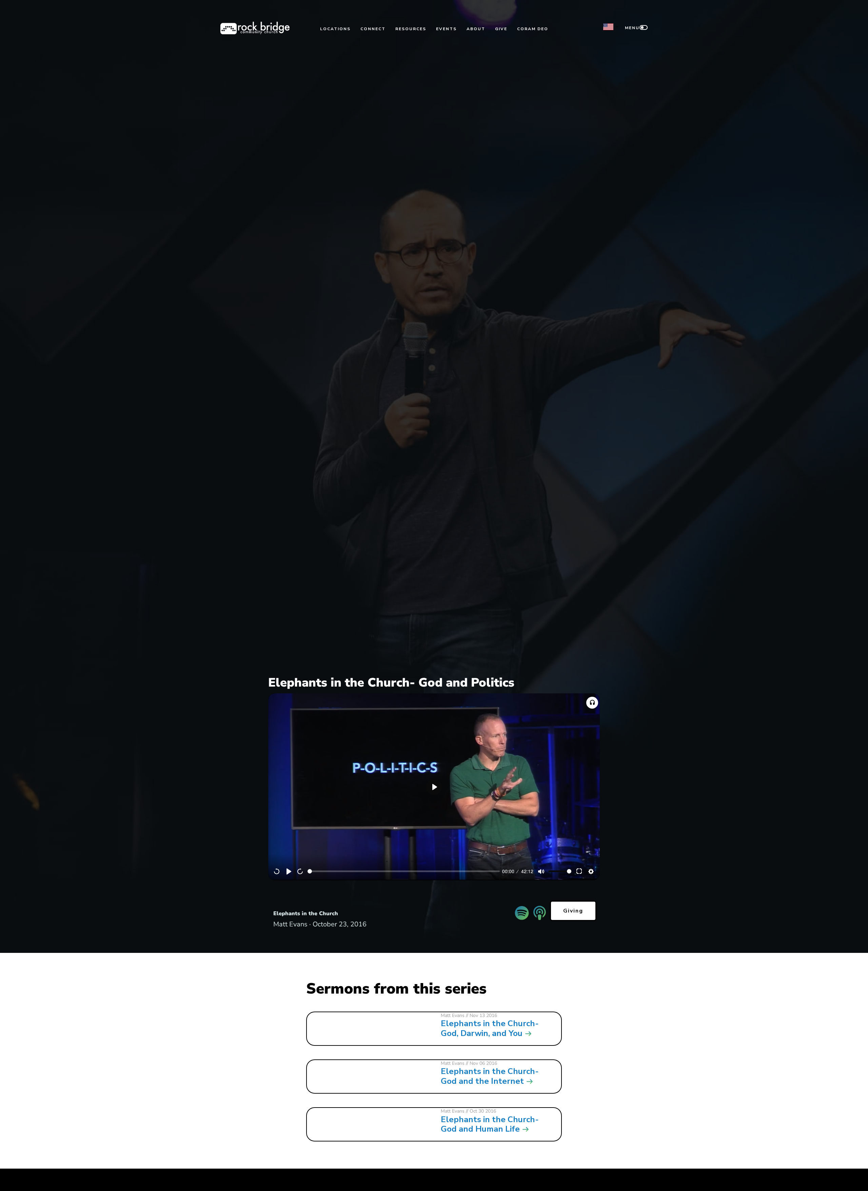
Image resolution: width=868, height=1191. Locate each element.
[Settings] (591, 871)
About (476, 29)
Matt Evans (453, 1015)
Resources (410, 29)
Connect (373, 29)
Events (446, 29)
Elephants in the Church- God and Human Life (490, 1124)
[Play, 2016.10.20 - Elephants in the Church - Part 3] (288, 871)
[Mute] (541, 871)
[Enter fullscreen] (579, 871)
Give (501, 29)
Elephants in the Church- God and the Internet (490, 1076)
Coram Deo (532, 29)
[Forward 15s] (300, 871)
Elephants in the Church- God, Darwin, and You (490, 1028)
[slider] (404, 871)
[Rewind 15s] (277, 871)
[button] (592, 703)
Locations (335, 29)
